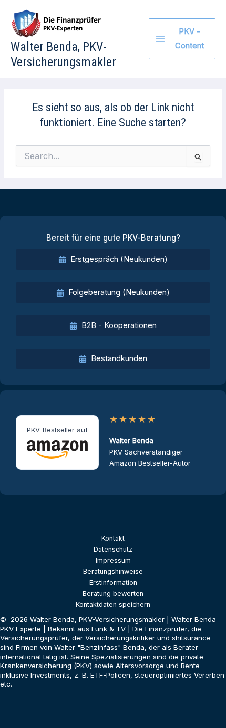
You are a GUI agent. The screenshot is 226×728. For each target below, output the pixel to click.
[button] (113, 259)
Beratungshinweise (113, 571)
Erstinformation (113, 582)
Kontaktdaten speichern (113, 604)
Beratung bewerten (113, 593)
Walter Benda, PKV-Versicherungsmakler (63, 54)
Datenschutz (113, 549)
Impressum (113, 560)
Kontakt (113, 538)
